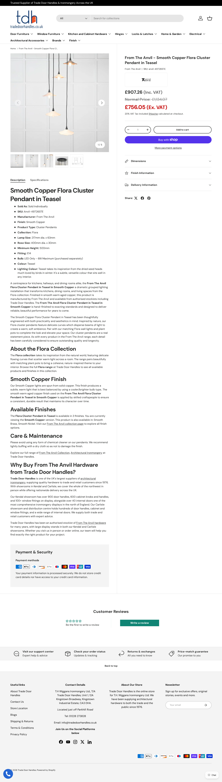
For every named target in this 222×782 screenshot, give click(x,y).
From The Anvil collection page (65, 423)
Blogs (13, 714)
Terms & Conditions (22, 728)
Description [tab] (17, 180)
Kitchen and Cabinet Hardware (87, 34)
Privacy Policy (18, 734)
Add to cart (182, 129)
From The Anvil (132, 68)
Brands (56, 40)
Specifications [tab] (39, 180)
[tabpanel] (59, 361)
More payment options (168, 148)
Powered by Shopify (46, 770)
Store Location (19, 708)
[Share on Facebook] (142, 198)
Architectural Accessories (27, 40)
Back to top (111, 665)
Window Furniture (48, 34)
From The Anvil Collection (54, 452)
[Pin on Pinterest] (149, 198)
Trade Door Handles (27, 770)
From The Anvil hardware (91, 523)
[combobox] (120, 18)
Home (13, 48)
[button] (209, 18)
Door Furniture (19, 34)
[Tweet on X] (136, 198)
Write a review (139, 623)
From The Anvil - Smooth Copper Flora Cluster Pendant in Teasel (38, 48)
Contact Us (17, 701)
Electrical (195, 34)
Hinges (119, 34)
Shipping (153, 113)
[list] (60, 102)
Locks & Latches (142, 34)
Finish (73, 40)
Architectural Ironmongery (86, 452)
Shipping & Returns (21, 721)
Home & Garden (171, 34)
